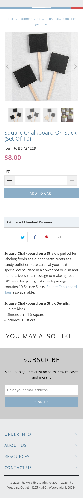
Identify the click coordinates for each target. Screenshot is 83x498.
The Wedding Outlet (34, 482)
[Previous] (8, 66)
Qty (7, 171)
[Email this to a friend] (59, 237)
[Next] (75, 66)
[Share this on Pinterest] (47, 237)
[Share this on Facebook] (35, 237)
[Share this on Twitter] (23, 237)
